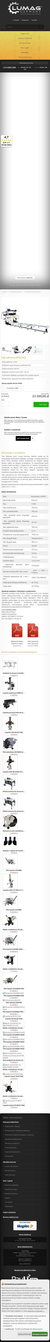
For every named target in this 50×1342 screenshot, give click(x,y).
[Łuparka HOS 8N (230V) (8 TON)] (14, 763)
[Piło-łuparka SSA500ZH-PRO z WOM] (14, 1008)
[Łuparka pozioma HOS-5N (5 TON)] (14, 704)
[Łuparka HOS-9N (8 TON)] (14, 723)
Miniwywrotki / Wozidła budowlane (17, 1130)
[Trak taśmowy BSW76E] (17, 354)
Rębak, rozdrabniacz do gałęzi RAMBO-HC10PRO (14, 969)
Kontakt (34, 20)
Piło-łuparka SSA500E (14, 870)
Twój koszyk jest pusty (26, 63)
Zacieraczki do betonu (12, 1152)
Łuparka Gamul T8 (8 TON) (13, 1076)
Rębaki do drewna (11, 1193)
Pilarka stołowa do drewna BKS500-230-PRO (14, 791)
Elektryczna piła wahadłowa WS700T (14, 831)
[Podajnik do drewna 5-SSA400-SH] (14, 664)
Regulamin (25, 20)
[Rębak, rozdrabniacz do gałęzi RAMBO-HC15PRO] (14, 920)
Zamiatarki (8, 1202)
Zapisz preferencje (24, 1334)
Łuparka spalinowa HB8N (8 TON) (14, 693)
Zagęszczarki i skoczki (12, 1126)
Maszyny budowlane (25, 38)
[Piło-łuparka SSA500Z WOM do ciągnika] (14, 940)
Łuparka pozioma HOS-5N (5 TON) (14, 712)
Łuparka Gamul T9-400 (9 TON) (14, 1105)
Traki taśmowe (10, 1175)
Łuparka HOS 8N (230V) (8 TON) (14, 772)
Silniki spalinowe (11, 1148)
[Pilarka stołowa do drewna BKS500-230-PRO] (14, 783)
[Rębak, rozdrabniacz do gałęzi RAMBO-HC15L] (14, 1087)
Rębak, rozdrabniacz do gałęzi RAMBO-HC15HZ (14, 1028)
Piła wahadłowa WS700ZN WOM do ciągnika (14, 752)
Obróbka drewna (25, 43)
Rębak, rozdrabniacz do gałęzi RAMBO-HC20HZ (14, 1069)
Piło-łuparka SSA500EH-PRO (14, 995)
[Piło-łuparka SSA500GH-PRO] (14, 980)
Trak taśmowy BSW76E (14, 1002)
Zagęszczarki (25, 33)
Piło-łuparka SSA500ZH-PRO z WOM (14, 1012)
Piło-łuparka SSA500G (14, 910)
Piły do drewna (10, 1171)
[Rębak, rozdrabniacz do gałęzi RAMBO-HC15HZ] (14, 1024)
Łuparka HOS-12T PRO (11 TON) (14, 890)
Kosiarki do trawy (11, 1189)
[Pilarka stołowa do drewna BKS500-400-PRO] (14, 802)
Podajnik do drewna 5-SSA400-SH (14, 673)
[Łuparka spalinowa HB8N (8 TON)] (14, 684)
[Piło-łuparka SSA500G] (14, 901)
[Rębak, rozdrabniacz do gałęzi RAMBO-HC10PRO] (14, 960)
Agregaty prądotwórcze (13, 1139)
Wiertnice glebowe (11, 1185)
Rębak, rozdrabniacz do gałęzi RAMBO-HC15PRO (14, 929)
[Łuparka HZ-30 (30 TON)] (14, 1016)
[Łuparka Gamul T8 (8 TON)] (14, 1074)
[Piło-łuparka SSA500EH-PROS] (14, 1046)
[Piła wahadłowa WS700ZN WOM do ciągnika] (14, 743)
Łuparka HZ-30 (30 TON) (13, 1019)
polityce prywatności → (36, 1311)
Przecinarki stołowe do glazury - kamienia (19, 1135)
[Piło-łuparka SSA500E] (14, 861)
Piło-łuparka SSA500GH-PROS (14, 1035)
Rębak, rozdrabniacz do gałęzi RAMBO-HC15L (14, 1096)
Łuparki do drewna (11, 1166)
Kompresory (9, 1156)
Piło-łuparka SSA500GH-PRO (14, 988)
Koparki (7, 1198)
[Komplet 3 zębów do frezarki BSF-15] (14, 842)
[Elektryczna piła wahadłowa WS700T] (14, 822)
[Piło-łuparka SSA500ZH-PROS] (14, 1039)
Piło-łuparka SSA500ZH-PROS (13, 1042)
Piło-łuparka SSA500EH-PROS (13, 1049)
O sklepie (16, 20)
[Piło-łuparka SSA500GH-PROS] (14, 1032)
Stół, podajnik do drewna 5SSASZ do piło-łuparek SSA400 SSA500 (14, 1060)
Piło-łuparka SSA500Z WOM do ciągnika (14, 949)
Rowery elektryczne (25, 57)
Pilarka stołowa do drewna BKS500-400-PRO (14, 811)
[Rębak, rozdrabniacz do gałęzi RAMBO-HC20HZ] (14, 1066)
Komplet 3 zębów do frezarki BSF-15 (14, 850)
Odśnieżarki (9, 1206)
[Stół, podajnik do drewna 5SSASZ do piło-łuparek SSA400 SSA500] (14, 1055)
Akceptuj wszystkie (39, 1334)
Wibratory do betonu (12, 1143)
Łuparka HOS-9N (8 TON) (14, 732)
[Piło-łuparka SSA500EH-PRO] (14, 993)
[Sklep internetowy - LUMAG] (25, 8)
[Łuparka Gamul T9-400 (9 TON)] (14, 1102)
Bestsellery (25, 52)
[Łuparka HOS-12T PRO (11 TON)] (14, 881)
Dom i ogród (25, 48)
